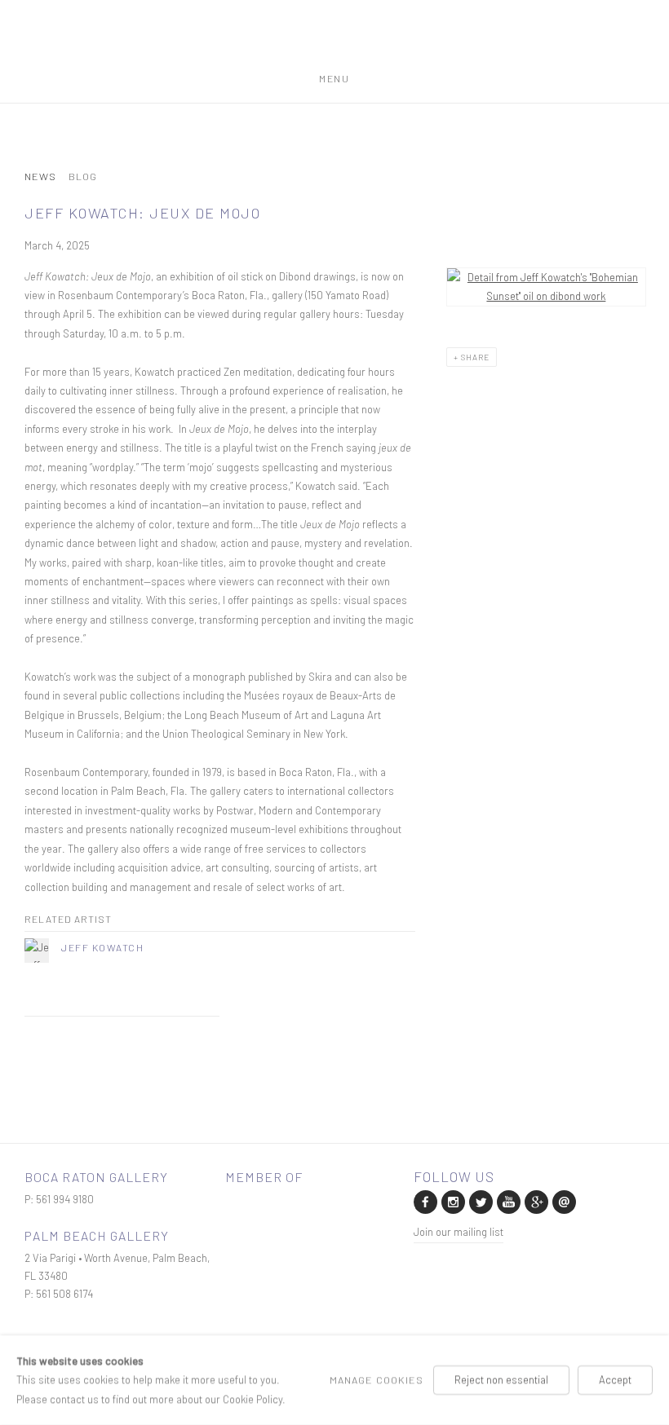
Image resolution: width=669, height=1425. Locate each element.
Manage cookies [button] (376, 1379)
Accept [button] (615, 1379)
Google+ (535, 1200)
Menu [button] (334, 75)
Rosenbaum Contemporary (334, 43)
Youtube (507, 1200)
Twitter (479, 1200)
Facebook (424, 1200)
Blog (83, 176)
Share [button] (475, 357)
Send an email (563, 1200)
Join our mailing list (458, 1231)
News (40, 176)
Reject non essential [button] (501, 1379)
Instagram (452, 1200)
